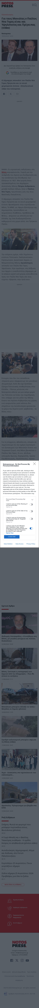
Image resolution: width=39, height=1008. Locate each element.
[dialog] (19, 504)
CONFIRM (12, 536)
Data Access (19, 544)
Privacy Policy (30, 544)
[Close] (35, 464)
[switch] (31, 504)
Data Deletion (8, 544)
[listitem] (19, 499)
